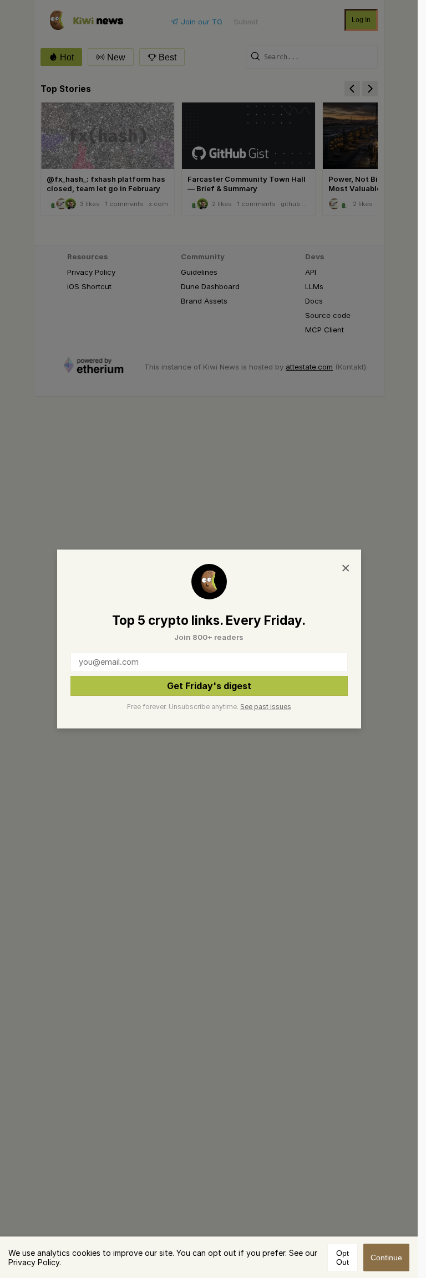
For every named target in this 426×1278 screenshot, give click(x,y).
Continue (386, 1257)
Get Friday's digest (209, 685)
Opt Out (342, 1257)
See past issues (265, 706)
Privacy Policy (33, 1262)
